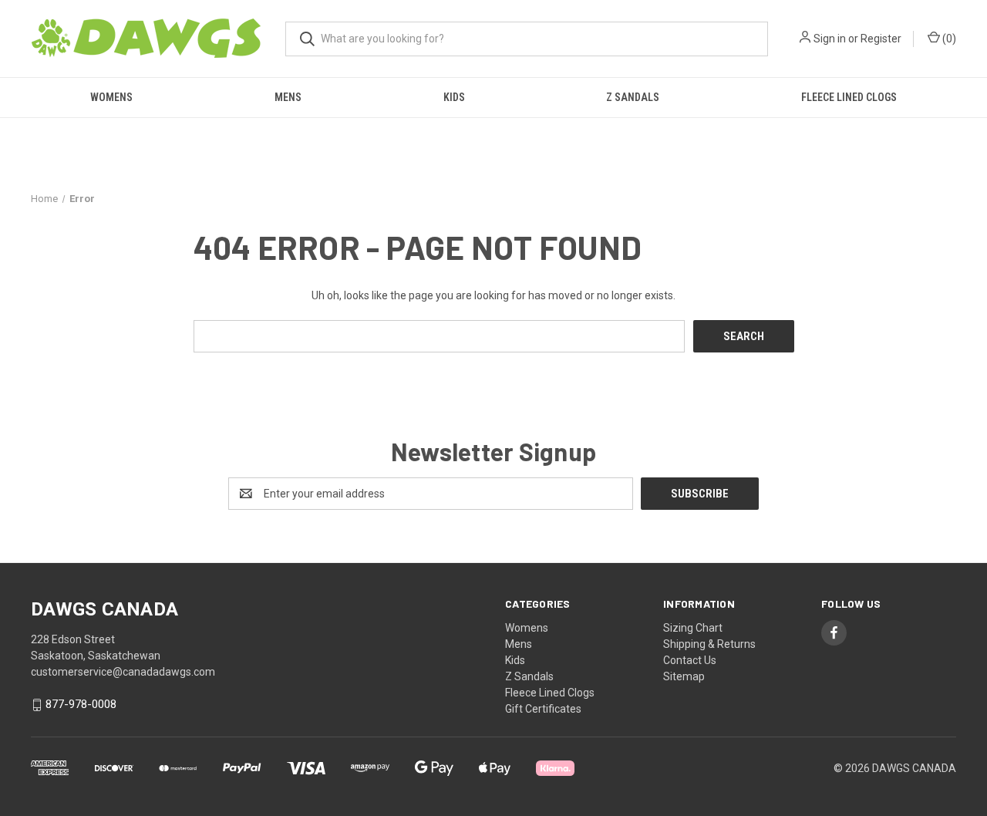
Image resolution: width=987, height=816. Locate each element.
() (948, 38)
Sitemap (684, 676)
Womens (111, 97)
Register (881, 38)
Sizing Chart (693, 628)
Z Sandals (632, 97)
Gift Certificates (543, 709)
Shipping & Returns (709, 644)
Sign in (830, 38)
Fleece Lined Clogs (849, 97)
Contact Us (689, 660)
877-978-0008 (80, 705)
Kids (454, 97)
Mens (288, 97)
